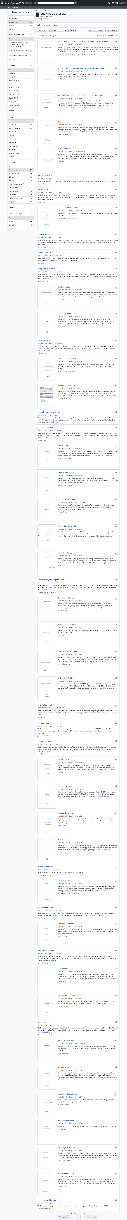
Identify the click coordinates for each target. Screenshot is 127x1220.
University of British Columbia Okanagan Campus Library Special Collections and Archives (20, 58)
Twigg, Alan (20, 77)
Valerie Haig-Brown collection (69, 526)
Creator (12, 65)
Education (20, 177)
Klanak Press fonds (65, 759)
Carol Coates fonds (45, 234)
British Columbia (20, 125)
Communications (20, 191)
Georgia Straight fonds (67, 499)
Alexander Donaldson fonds (69, 359)
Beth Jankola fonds (65, 678)
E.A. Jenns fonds (43, 723)
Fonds (20, 222)
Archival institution (16, 35)
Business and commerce (20, 198)
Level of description (17, 214)
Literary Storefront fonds (67, 881)
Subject (12, 162)
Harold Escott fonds (65, 446)
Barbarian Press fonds (66, 122)
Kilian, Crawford (20, 87)
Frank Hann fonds (65, 553)
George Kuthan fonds (66, 1040)
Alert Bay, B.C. (20, 146)
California (20, 157)
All (10, 39)
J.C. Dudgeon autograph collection (51, 412)
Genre (11, 207)
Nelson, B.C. (20, 150)
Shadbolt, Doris (20, 73)
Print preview (42, 30)
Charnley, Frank (20, 95)
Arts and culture (20, 170)
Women (20, 181)
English (20, 26)
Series (20, 229)
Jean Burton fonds (44, 189)
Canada (20, 135)
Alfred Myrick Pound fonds (68, 1147)
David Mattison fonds (46, 950)
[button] (109, 3)
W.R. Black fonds (64, 149)
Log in (122, 3)
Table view (72, 30)
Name (11, 111)
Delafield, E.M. (20, 98)
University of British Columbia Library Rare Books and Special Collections (20, 45)
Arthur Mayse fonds (65, 969)
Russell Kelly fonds (44, 741)
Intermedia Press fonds (67, 625)
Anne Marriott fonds (66, 924)
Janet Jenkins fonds (45, 705)
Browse (28, 3)
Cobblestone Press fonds (47, 253)
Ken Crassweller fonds (66, 287)
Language (13, 18)
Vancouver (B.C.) (20, 128)
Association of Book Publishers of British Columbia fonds (80, 95)
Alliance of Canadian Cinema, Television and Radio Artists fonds (83, 42)
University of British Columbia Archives (20, 51)
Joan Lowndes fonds (45, 908)
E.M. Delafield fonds (45, 340)
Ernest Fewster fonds (66, 473)
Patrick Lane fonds (65, 840)
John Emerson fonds (45, 428)
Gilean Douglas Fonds (66, 385)
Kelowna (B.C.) (20, 143)
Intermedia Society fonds (68, 651)
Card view (63, 30)
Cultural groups (20, 188)
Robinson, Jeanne (20, 84)
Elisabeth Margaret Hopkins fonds (51, 580)
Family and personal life (20, 184)
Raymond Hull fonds (66, 598)
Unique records (20, 22)
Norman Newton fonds (67, 1067)
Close (47, 11)
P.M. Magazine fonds (66, 1121)
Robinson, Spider (20, 80)
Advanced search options (47, 25)
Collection (20, 225)
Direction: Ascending (111, 30)
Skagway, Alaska (20, 153)
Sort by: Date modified (95, 30)
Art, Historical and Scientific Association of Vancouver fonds (81, 68)
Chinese (20, 29)
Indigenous (20, 202)
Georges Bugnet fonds (46, 175)
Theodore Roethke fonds (47, 1200)
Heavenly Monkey (20, 105)
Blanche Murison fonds (46, 1022)
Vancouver (20, 139)
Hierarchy (53, 30)
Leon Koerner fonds (65, 786)
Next (95, 1217)
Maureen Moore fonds (67, 995)
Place (11, 117)
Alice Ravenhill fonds (66, 1173)
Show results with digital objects (107, 36)
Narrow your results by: (20, 12)
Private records (20, 174)
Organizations (20, 195)
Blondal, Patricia (20, 91)
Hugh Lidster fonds (45, 867)
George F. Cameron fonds (68, 208)
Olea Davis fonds (64, 314)
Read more (102, 51)
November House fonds (67, 1094)
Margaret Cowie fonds (46, 269)
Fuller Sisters (20, 102)
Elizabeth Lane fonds (66, 813)
